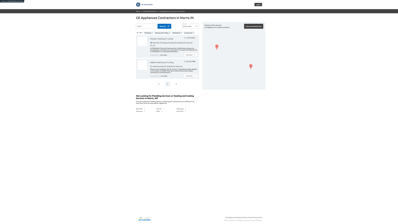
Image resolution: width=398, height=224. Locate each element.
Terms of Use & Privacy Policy (252, 217)
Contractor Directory (150, 11)
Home (138, 11)
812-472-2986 (190, 61)
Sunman (159, 109)
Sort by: (184, 24)
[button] (190, 26)
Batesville (139, 109)
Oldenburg (180, 109)
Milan (158, 111)
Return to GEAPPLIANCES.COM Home (12, 1)
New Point (180, 111)
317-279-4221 (190, 38)
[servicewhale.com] (144, 219)
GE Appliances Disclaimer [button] (233, 217)
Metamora (139, 111)
